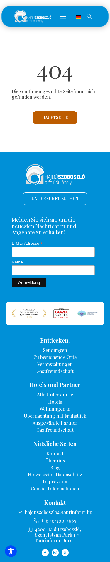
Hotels (55, 402)
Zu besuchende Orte (54, 357)
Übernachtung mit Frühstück (55, 416)
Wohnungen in (55, 409)
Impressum (55, 481)
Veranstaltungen (55, 364)
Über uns (55, 460)
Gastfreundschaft (54, 371)
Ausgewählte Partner (55, 423)
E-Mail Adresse (27, 243)
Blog (55, 467)
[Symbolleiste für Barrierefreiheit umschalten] (10, 551)
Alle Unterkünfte (55, 394)
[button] (63, 16)
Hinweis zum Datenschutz (55, 474)
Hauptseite (55, 117)
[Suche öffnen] (89, 16)
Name (17, 262)
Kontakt (54, 453)
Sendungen (55, 350)
